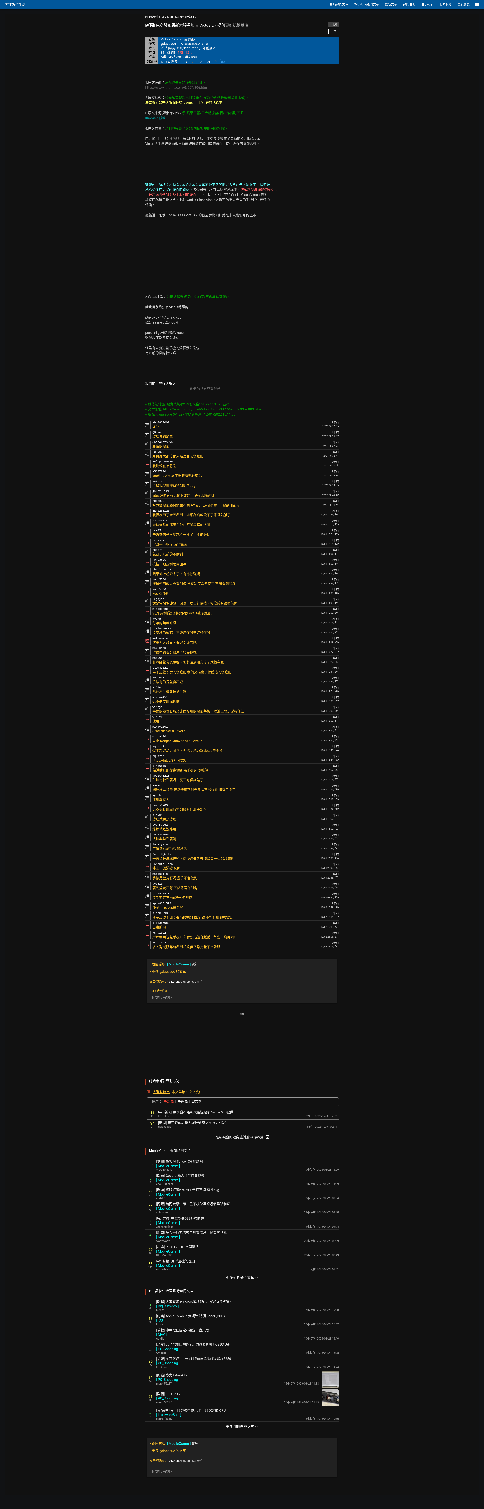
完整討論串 (161, 1092)
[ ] (168, 1166)
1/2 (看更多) (169, 62)
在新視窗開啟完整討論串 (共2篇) (243, 1137)
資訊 (174, 964)
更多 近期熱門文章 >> (242, 1278)
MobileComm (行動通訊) (182, 17)
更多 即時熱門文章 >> (242, 1427)
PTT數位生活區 (154, 17)
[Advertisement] (242, 1043)
